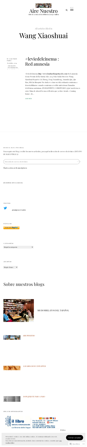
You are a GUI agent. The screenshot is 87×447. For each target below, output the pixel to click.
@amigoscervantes (19, 210)
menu (71, 7)
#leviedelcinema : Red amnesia (42, 61)
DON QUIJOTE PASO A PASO (34, 397)
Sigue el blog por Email (13, 147)
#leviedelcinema (12, 67)
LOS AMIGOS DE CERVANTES (34, 366)
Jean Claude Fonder (12, 59)
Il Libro (63, 430)
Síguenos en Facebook (13, 183)
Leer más (28, 98)
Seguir (79, 161)
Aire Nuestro (43, 10)
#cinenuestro (11, 66)
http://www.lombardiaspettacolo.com (52, 74)
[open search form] (66, 10)
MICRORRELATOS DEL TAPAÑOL (53, 310)
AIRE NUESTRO (29, 336)
